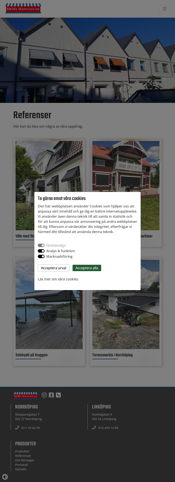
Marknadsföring (59, 256)
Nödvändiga (56, 245)
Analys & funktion (60, 251)
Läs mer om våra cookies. (58, 279)
